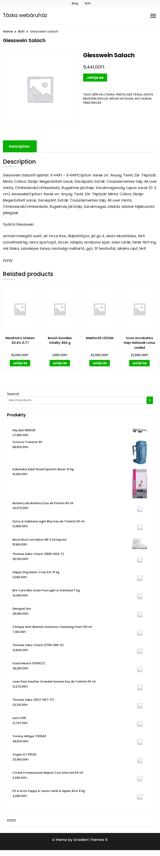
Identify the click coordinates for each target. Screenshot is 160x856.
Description (19, 146)
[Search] (150, 400)
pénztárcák (92, 103)
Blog (75, 3)
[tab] (19, 146)
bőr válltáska (103, 94)
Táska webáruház (25, 15)
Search (13, 393)
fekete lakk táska (129, 94)
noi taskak (143, 99)
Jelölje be (95, 77)
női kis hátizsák (121, 99)
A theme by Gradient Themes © (80, 839)
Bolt (88, 3)
